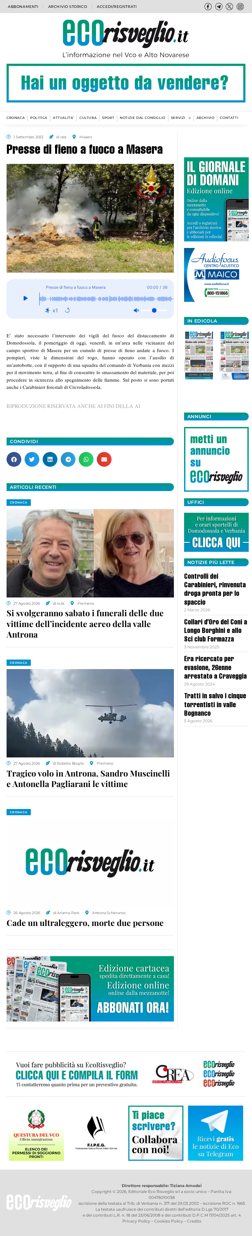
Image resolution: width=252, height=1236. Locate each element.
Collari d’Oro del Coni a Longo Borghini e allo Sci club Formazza (215, 631)
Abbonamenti (23, 6)
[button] (14, 459)
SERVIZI (178, 118)
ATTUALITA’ (63, 118)
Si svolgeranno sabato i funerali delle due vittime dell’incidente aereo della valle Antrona (85, 623)
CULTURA (87, 118)
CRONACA (16, 118)
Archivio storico (67, 6)
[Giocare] (25, 299)
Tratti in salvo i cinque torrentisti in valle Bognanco (215, 705)
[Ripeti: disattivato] (67, 310)
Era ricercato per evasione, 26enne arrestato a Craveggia (215, 668)
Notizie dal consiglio (142, 118)
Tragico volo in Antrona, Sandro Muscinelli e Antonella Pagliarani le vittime (88, 778)
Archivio (206, 118)
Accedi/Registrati (116, 6)
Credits (194, 1221)
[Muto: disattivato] (136, 310)
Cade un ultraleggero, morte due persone (85, 922)
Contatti (229, 118)
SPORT (108, 118)
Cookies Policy (168, 1221)
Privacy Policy (136, 1221)
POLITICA (38, 118)
